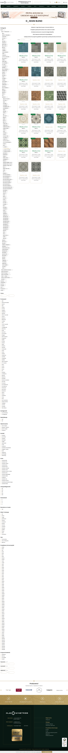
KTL (3, 95)
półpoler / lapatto (5, 427)
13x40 (3, 578)
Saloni (3, 392)
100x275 (3, 640)
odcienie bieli (4, 460)
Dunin (3, 330)
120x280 (3, 649)
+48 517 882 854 (8, 702)
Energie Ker (4, 338)
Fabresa (3, 347)
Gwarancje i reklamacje (50, 725)
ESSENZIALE (5, 154)
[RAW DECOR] (39, 687)
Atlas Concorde (5, 314)
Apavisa (3, 313)
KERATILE (4, 92)
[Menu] (66, 738)
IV (2, 502)
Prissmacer (4, 387)
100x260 (3, 641)
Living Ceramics (5, 401)
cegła (3, 517)
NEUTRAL (5, 191)
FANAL (4, 76)
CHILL (4, 131)
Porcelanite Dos (5, 384)
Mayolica (3, 376)
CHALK (5, 129)
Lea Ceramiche (5, 400)
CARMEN (4, 50)
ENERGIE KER (5, 70)
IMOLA (4, 89)
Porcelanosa (4, 386)
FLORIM (4, 80)
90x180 (3, 637)
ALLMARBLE (6, 105)
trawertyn (4, 521)
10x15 (3, 565)
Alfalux (3, 307)
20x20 (3, 589)
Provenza (3, 383)
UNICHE (5, 230)
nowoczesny (4, 539)
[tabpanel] (34, 15)
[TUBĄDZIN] (49, 687)
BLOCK (5, 120)
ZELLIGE (5, 238)
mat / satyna (4, 425)
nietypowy (4, 452)
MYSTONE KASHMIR (7, 181)
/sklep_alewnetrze (59, 702)
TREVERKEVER (6, 219)
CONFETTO (5, 139)
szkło (3, 532)
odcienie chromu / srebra (7, 471)
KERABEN (4, 90)
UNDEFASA (4, 263)
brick (3, 450)
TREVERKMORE (6, 226)
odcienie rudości (5, 463)
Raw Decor (4, 389)
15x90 (3, 585)
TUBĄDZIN (5, 260)
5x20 (3, 553)
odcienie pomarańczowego (7, 482)
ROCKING (5, 207)
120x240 (3, 646)
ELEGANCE (5, 153)
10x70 (3, 573)
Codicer (3, 321)
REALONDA (5, 255)
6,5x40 (3, 558)
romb (3, 444)
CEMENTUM (6, 125)
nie (2, 420)
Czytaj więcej (38, 752)
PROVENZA (5, 252)
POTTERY (5, 202)
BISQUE (5, 117)
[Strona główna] (1, 9)
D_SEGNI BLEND (28, 9)
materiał (3, 526)
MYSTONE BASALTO (7, 176)
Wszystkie (5, 9)
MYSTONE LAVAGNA (7, 182)
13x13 (3, 576)
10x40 (3, 570)
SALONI (4, 257)
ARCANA (4, 41)
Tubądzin (3, 403)
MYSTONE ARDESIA (7, 174)
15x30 (3, 582)
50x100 (3, 624)
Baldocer (3, 318)
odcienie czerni (5, 469)
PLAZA (5, 199)
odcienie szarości (5, 480)
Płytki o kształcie (6, 274)
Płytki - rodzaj (5, 276)
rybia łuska (4, 443)
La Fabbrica (4, 373)
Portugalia (4, 657)
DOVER (5, 143)
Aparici (3, 304)
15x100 (3, 581)
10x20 (3, 567)
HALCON (4, 86)
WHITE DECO (6, 235)
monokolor (4, 534)
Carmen (3, 404)
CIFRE (4, 53)
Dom (35, 6)
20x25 (3, 592)
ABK (3, 33)
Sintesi (3, 394)
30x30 (3, 610)
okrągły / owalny (5, 449)
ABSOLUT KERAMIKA (6, 35)
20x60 (3, 587)
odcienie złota (4, 472)
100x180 (3, 643)
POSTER (5, 201)
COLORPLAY (6, 137)
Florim (3, 352)
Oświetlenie (15, 6)
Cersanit (3, 406)
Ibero (3, 364)
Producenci (41, 6)
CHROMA (5, 133)
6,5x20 (3, 559)
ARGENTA (4, 42)
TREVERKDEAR (6, 218)
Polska (3, 659)
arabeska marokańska (6, 447)
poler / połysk (4, 428)
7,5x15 (3, 562)
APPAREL (5, 111)
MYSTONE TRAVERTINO (8, 188)
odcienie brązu (5, 466)
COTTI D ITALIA (6, 140)
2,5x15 (3, 547)
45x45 (3, 620)
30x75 (3, 612)
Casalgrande (4, 327)
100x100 (3, 638)
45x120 (3, 623)
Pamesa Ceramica (5, 380)
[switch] (64, 745)
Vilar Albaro (4, 407)
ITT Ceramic (4, 363)
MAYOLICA (4, 241)
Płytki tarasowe (5, 271)
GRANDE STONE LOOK (7, 165)
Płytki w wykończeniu (6, 277)
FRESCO (5, 160)
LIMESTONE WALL (7, 168)
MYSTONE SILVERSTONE (8, 187)
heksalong (4, 455)
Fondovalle (4, 349)
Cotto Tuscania (5, 324)
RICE (4, 205)
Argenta (3, 310)
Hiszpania (4, 654)
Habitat (3, 359)
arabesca (4, 446)
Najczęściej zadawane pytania (51, 732)
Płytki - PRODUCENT (15, 9)
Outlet (48, 6)
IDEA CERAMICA (5, 87)
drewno (3, 520)
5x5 (2, 550)
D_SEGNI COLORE (7, 150)
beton (3, 515)
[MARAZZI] (29, 690)
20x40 (3, 590)
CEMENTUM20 (6, 128)
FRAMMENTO (6, 159)
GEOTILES (4, 83)
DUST (4, 145)
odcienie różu (4, 479)
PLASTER (5, 198)
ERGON (4, 73)
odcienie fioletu (5, 483)
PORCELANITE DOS (6, 247)
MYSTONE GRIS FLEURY (8, 179)
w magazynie (4, 414)
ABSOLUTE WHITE (7, 98)
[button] (26, 39)
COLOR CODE (6, 136)
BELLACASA (5, 45)
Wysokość (4, 662)
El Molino (3, 345)
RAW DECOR (5, 254)
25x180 (3, 603)
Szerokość (4, 666)
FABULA (5, 156)
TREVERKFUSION (6, 221)
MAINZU (4, 240)
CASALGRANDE (5, 52)
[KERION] (8, 687)
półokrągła (4, 453)
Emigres (3, 335)
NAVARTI (4, 243)
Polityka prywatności (49, 735)
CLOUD (5, 134)
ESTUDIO (4, 75)
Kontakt (47, 729)
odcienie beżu (4, 465)
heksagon (4, 440)
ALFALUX (4, 38)
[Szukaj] (50, 2)
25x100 (3, 601)
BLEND (5, 119)
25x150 (3, 604)
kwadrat (3, 435)
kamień (3, 523)
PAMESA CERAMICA (6, 244)
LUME (4, 170)
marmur (3, 525)
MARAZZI (22, 9)
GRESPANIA (5, 84)
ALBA (4, 102)
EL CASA (4, 64)
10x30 (3, 568)
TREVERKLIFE (6, 224)
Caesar (3, 325)
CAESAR (4, 49)
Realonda (4, 390)
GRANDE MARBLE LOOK (8, 162)
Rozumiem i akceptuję (46, 752)
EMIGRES (4, 67)
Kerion (3, 367)
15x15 (3, 579)
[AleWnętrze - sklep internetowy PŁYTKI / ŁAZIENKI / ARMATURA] (7, 2)
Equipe (3, 339)
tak (2, 419)
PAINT (5, 195)
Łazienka (8, 6)
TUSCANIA (4, 261)
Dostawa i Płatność (49, 724)
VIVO (4, 233)
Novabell (3, 378)
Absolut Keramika (5, 302)
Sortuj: (19, 39)
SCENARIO (5, 208)
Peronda (3, 381)
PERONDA (5, 246)
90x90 (3, 635)
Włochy (3, 655)
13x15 (3, 575)
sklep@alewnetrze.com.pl (25, 702)
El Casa (3, 341)
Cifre (3, 322)
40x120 (3, 618)
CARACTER (6, 123)
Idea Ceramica (5, 361)
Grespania (4, 358)
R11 (2, 491)
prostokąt (4, 436)
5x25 (3, 548)
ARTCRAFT (6, 115)
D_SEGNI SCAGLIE (7, 151)
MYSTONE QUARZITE (7, 185)
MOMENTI (5, 173)
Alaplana (3, 311)
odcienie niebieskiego (6, 474)
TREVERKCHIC (6, 216)
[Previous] (1, 690)
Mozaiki (3, 279)
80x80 (3, 634)
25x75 (3, 599)
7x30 (3, 561)
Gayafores (4, 355)
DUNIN (4, 59)
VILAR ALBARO (5, 265)
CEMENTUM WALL (7, 126)
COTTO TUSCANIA (6, 56)
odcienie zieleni (5, 475)
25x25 (3, 596)
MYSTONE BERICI (7, 177)
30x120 (3, 606)
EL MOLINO (5, 66)
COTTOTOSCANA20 (7, 142)
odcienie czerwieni (5, 468)
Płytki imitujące (5, 273)
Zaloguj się (48, 719)
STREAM (5, 212)
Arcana (3, 308)
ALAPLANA (4, 36)
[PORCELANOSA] (59, 687)
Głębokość (4, 670)
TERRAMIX (5, 213)
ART (4, 114)
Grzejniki (29, 6)
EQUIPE (4, 72)
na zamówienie (5, 412)
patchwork (4, 518)
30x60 (3, 615)
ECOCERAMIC (5, 63)
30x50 (3, 607)
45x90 (3, 621)
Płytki (3, 6)
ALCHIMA (5, 103)
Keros (3, 369)
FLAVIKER (4, 78)
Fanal (3, 350)
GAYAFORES (5, 81)
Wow (3, 398)
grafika (3, 529)
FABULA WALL (6, 157)
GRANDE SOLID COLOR (8, 164)
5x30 (3, 556)
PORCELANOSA (5, 249)
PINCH (5, 196)
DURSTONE (4, 61)
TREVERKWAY (6, 229)
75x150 (3, 630)
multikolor (4, 477)
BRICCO (5, 122)
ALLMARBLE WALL (7, 106)
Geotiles (3, 356)
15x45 (3, 584)
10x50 (3, 572)
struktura (3, 430)
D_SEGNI (5, 146)
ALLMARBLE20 (6, 108)
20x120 (3, 593)
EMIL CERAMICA (6, 69)
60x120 (3, 629)
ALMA (4, 109)
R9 (2, 488)
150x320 (3, 647)
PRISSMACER (5, 251)
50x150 (3, 626)
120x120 (3, 644)
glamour (3, 542)
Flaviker (3, 353)
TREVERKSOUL (6, 227)
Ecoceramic (4, 333)
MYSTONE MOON (7, 184)
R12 (2, 493)
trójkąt (3, 441)
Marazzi (3, 375)
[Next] (66, 690)
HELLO (4, 167)
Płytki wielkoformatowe (7, 269)
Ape (2, 305)
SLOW (5, 210)
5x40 (3, 551)
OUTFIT (5, 193)
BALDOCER (5, 44)
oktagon (3, 438)
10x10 (3, 564)
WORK (5, 236)
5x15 (2, 555)
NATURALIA (5, 190)
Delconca (4, 328)
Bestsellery (54, 6)
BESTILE (4, 47)
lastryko (3, 528)
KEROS (4, 94)
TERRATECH (6, 215)
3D (2, 514)
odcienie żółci (4, 461)
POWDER (5, 204)
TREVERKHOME (6, 222)
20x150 (3, 595)
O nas (47, 731)
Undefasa (4, 395)
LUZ (4, 171)
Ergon (3, 344)
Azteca (3, 316)
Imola (3, 366)
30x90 (3, 616)
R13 (2, 494)
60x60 (3, 627)
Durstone (3, 332)
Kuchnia (23, 6)
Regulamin (48, 734)
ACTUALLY (5, 100)
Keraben (3, 372)
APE (3, 39)
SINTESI (4, 258)
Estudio (3, 342)
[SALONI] (19, 687)
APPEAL (5, 112)
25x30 (3, 598)
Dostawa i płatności (62, 6)
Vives (3, 397)
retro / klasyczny (5, 540)
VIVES (4, 268)
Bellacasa (4, 319)
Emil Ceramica (4, 336)
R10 (2, 490)
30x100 (3, 609)
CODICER (4, 55)
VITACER (4, 266)
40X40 (3, 613)
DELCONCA (5, 58)
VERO (4, 232)
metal (3, 531)
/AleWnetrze (42, 702)
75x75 (3, 632)
